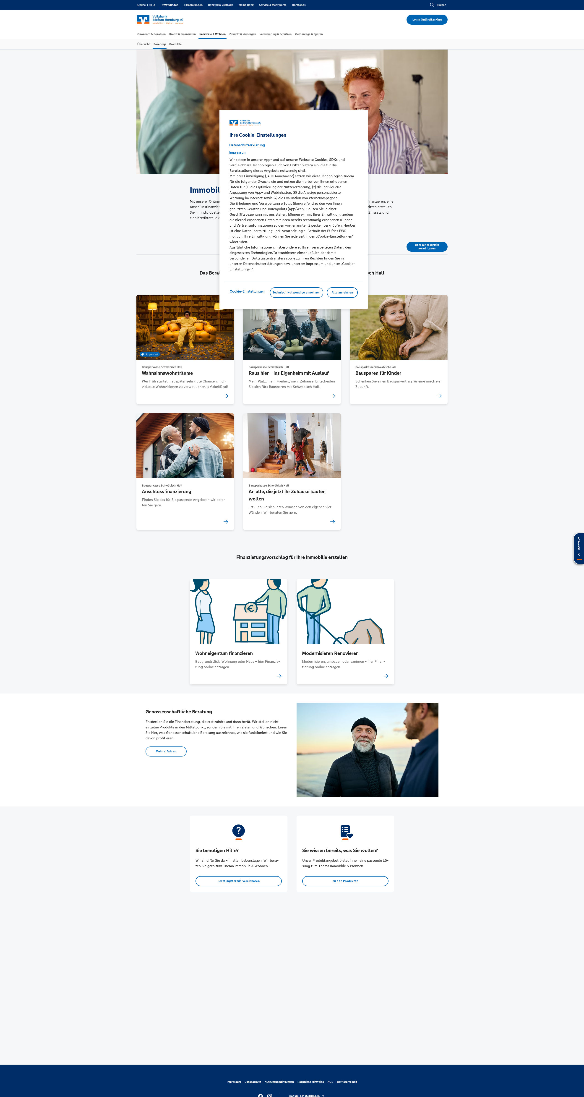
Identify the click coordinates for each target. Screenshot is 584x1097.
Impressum (234, 1082)
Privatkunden (169, 5)
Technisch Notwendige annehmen (297, 292)
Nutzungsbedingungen (279, 1082)
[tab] (151, 34)
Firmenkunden (193, 5)
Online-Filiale (146, 5)
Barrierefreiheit (347, 1082)
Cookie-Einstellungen (247, 291)
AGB (330, 1082)
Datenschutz (253, 1082)
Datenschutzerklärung (247, 145)
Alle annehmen (342, 292)
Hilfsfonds (299, 5)
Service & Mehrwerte (273, 5)
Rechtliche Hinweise (310, 1082)
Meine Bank (246, 5)
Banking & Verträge (220, 5)
